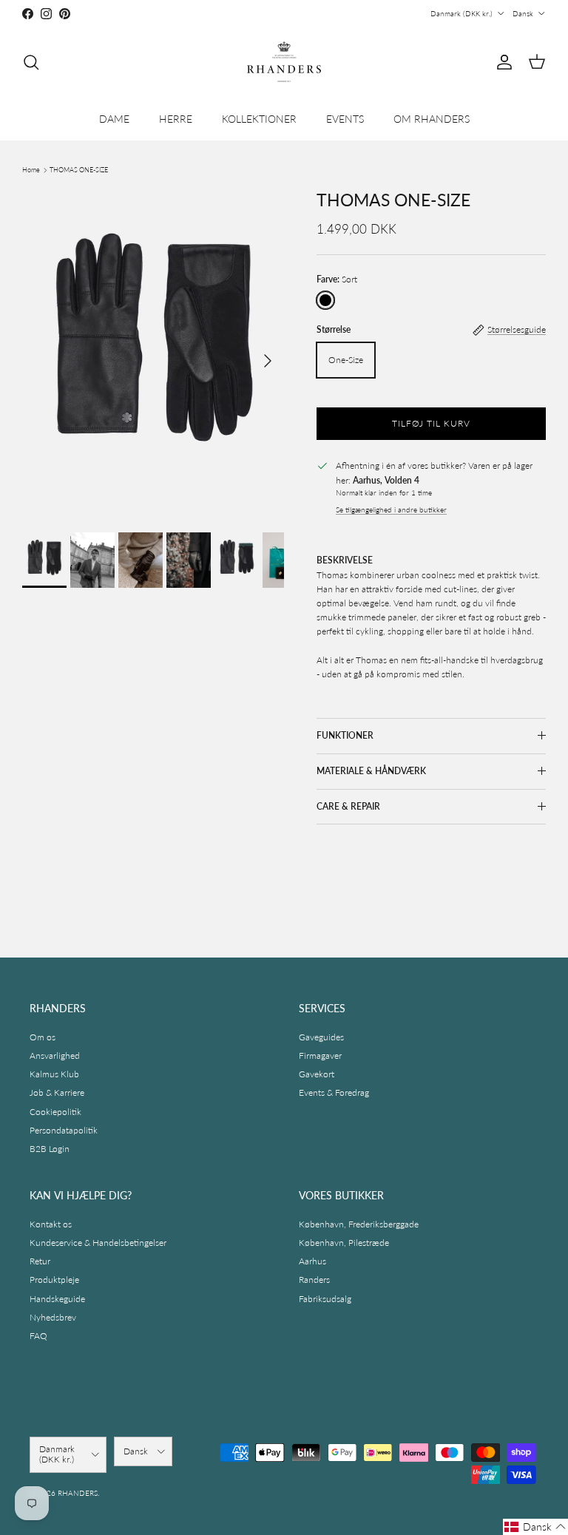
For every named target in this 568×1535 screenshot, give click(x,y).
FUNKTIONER (345, 735)
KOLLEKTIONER (259, 118)
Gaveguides (321, 1037)
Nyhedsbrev (53, 1317)
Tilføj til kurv (431, 423)
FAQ (38, 1335)
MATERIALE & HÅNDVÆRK (371, 770)
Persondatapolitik (64, 1130)
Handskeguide (57, 1298)
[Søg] (31, 62)
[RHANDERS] (284, 61)
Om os (42, 1037)
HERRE (175, 118)
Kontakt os (51, 1224)
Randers (314, 1279)
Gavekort (316, 1074)
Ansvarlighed (55, 1055)
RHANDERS (78, 1492)
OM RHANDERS (431, 118)
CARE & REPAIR (348, 806)
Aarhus (312, 1261)
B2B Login (50, 1148)
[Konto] (501, 62)
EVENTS (345, 118)
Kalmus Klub (54, 1074)
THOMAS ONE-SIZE (79, 170)
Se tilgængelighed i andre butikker (391, 510)
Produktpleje (54, 1279)
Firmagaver (320, 1055)
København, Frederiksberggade (359, 1224)
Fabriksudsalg (325, 1298)
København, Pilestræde (344, 1242)
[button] (535, 1527)
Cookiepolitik (55, 1111)
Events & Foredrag (334, 1092)
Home (31, 170)
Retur (40, 1261)
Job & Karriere (57, 1092)
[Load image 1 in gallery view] (153, 354)
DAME (114, 118)
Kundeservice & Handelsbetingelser (98, 1242)
